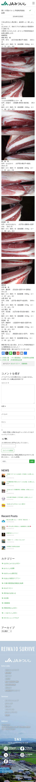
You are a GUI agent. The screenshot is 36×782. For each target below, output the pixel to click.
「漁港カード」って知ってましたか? (15, 539)
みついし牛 (8, 703)
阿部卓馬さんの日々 (10, 608)
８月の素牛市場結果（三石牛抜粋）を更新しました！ (19, 497)
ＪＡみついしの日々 (10, 613)
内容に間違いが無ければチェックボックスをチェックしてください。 (17, 433)
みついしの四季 (9, 568)
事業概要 (8, 673)
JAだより (8, 687)
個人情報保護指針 (24, 769)
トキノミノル (9, 709)
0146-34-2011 (10, 729)
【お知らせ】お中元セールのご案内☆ (15, 504)
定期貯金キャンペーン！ (12, 533)
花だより (8, 706)
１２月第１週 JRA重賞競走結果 (11, 360)
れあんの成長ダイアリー (12, 578)
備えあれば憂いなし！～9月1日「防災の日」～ (18, 519)
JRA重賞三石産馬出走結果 (13, 546)
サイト (3, 422)
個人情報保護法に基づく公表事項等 (9, 773)
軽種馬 (7, 715)
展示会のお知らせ (10, 593)
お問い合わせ (22, 772)
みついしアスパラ (11, 712)
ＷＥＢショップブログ (11, 618)
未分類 (6, 598)
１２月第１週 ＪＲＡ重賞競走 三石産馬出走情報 (17, 358)
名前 (3, 406)
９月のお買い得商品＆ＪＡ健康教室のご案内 (19, 526)
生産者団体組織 (10, 684)
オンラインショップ (11, 700)
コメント (5, 383)
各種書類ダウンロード (12, 690)
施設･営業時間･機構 (11, 682)
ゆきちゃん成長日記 (10, 573)
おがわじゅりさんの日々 (12, 563)
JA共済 (7, 679)
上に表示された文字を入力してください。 (15, 443)
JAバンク (8, 676)
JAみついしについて (12, 670)
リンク (4, 769)
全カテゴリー (15, 363)
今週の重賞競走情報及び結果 (13, 583)
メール (4, 414)
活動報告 (24, 363)
